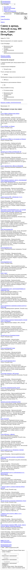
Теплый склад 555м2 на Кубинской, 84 (11, 151)
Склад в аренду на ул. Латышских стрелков (12, 449)
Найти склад (7, 9)
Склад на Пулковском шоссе (8, 360)
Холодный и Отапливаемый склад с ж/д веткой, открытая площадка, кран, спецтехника (13, 210)
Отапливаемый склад (6, 247)
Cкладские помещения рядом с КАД (10, 387)
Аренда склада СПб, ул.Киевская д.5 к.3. (11, 197)
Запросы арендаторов (9, 8)
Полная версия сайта (6, 544)
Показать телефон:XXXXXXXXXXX (6, 56)
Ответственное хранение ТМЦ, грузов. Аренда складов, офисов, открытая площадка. (13, 525)
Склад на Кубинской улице (8, 348)
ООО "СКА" (4, 273)
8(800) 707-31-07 (5, 540)
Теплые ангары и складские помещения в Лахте (13, 500)
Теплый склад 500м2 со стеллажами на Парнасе (13, 139)
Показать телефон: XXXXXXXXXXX (11, 102)
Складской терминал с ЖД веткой (10, 373)
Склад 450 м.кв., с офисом (8, 434)
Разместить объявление (10, 11)
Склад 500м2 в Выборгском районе (10, 113)
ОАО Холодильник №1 (7, 229)
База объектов (7, 6)
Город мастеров (5, 418)
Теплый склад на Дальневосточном (10, 335)
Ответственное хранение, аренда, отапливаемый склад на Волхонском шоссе (14, 180)
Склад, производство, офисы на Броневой (12, 166)
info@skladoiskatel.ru (6, 542)
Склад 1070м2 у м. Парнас (8, 126)
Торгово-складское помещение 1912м (11, 401)
